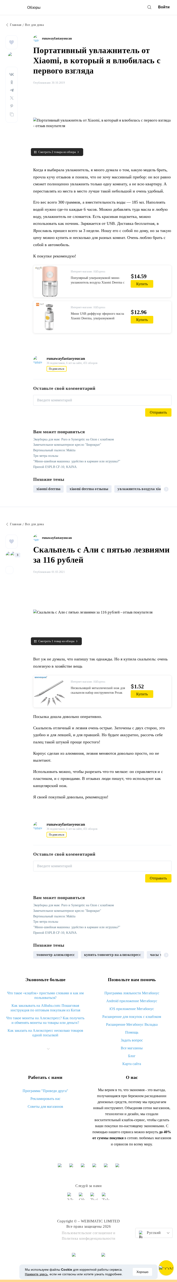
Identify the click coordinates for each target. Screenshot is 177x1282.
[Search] (149, 7)
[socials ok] (82, 1198)
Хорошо (142, 1272)
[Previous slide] (38, 489)
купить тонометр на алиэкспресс (112, 955)
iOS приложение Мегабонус (131, 1009)
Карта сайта (131, 1064)
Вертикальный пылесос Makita (54, 450)
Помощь (131, 1032)
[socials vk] (71, 1198)
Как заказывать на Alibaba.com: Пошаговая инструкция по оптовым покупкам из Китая (45, 1008)
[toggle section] (48, 1049)
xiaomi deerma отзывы (89, 489)
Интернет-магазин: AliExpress (88, 271)
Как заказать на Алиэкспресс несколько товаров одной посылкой (45, 1033)
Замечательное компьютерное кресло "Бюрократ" (67, 444)
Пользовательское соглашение (87, 1233)
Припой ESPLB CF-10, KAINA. (55, 467)
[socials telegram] (106, 1198)
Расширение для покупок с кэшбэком (131, 1017)
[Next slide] (166, 489)
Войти (164, 7)
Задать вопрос (132, 1040)
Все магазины (132, 1048)
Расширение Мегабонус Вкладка (132, 1024)
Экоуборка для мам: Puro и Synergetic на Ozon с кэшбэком (73, 439)
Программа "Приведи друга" (45, 1091)
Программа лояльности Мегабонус (131, 993)
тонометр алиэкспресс (55, 955)
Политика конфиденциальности (88, 1238)
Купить (142, 284)
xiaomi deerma (48, 489)
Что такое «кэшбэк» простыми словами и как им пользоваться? (45, 995)
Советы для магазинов (45, 1106)
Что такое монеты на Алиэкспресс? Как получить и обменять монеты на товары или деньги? (45, 1020)
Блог (132, 1056)
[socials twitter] (94, 1198)
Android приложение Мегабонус (131, 1001)
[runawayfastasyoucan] (37, 38)
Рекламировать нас (45, 1099)
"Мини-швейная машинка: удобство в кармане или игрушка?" (76, 461)
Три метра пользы (45, 456)
